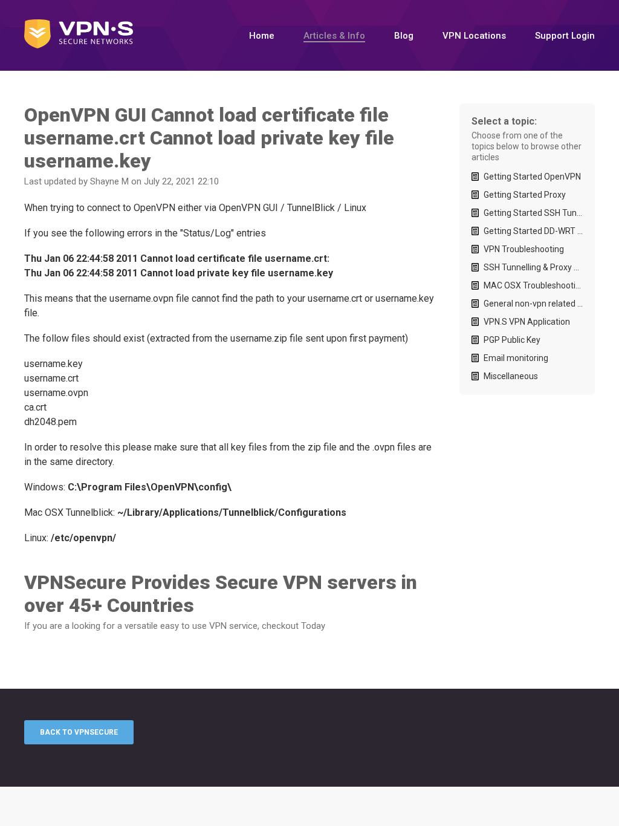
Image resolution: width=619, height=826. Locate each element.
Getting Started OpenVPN (532, 176)
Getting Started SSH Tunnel (533, 213)
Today (313, 625)
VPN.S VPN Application (527, 322)
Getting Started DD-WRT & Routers (533, 231)
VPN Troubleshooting (524, 249)
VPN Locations (474, 35)
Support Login (565, 35)
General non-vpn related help (533, 303)
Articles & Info (334, 35)
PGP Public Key (512, 340)
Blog (403, 35)
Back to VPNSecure (79, 732)
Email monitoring (516, 358)
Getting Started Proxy (525, 195)
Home (261, 35)
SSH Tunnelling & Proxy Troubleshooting (533, 267)
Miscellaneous (511, 376)
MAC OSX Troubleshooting (533, 285)
